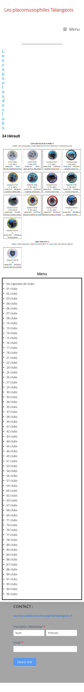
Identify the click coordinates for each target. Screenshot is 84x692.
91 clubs (11, 579)
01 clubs (11, 288)
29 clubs (11, 387)
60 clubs (11, 490)
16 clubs (11, 343)
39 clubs (11, 421)
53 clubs (11, 466)
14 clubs (11, 333)
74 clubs (11, 525)
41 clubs (11, 426)
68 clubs (11, 510)
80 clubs (11, 545)
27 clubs (11, 382)
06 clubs (11, 308)
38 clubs (11, 417)
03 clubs (11, 298)
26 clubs (11, 377)
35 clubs (11, 407)
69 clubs (11, 515)
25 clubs (11, 372)
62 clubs (11, 495)
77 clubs (11, 535)
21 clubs (11, 357)
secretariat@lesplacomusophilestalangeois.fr (42, 616)
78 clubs (11, 540)
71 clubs (11, 520)
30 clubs (11, 392)
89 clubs (11, 574)
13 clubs (11, 328)
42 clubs (11, 431)
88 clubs (11, 569)
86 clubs (11, 559)
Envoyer (24, 662)
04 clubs (11, 303)
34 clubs (11, 402)
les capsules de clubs (20, 284)
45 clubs (11, 446)
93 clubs (11, 584)
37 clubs (11, 412)
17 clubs (11, 348)
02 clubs (11, 293)
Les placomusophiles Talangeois (38, 9)
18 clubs (11, 352)
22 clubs (11, 362)
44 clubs (11, 441)
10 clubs (11, 323)
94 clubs (11, 589)
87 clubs (11, 564)
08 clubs (11, 318)
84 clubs (11, 554)
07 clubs (11, 313)
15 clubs (11, 338)
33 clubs (11, 397)
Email (18, 642)
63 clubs (11, 500)
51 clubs (11, 461)
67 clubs (11, 505)
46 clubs (11, 451)
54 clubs (11, 471)
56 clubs (11, 476)
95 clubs (11, 594)
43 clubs (11, 436)
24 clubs (11, 367)
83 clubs (11, 549)
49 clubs (11, 456)
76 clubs (11, 530)
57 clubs (11, 480)
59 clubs (11, 486)
